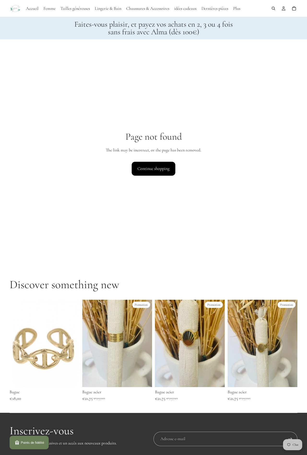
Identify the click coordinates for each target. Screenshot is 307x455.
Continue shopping (153, 168)
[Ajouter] (72, 379)
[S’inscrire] (290, 439)
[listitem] (237, 8)
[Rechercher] (273, 8)
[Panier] (294, 8)
